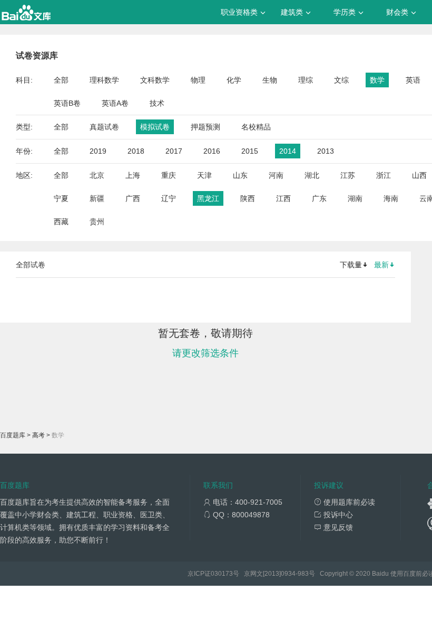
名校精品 (256, 127)
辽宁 (168, 198)
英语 (413, 80)
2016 (211, 151)
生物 (269, 80)
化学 (234, 80)
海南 (391, 198)
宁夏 (61, 198)
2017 (173, 151)
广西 (132, 198)
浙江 (383, 175)
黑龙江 (208, 198)
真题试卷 (104, 127)
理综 (305, 80)
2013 (325, 151)
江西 (283, 198)
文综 (341, 80)
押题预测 (205, 127)
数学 (377, 80)
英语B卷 (67, 103)
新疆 (97, 198)
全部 (61, 80)
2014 (287, 151)
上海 (132, 175)
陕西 (247, 198)
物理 (198, 80)
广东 (319, 198)
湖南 (355, 198)
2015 (249, 151)
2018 (135, 151)
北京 (97, 175)
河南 (276, 175)
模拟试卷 (155, 127)
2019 (98, 151)
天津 (204, 175)
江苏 (347, 175)
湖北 (312, 175)
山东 (240, 175)
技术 (157, 103)
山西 (419, 175)
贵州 (97, 221)
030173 (222, 573)
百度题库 (12, 435)
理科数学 (104, 80)
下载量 (351, 265)
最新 (381, 265)
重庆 (168, 175)
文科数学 (155, 80)
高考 (38, 435)
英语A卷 (115, 103)
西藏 (61, 221)
